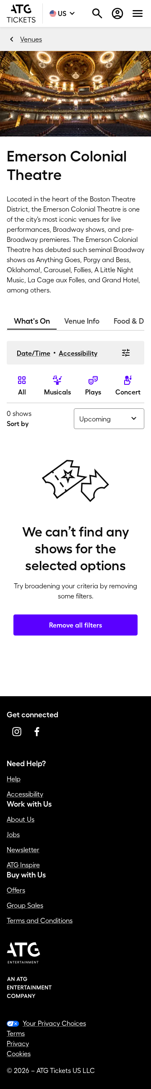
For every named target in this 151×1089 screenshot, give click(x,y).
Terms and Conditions (40, 920)
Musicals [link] (57, 392)
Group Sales (25, 905)
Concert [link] (128, 392)
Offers (16, 890)
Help (14, 779)
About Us (20, 819)
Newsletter (23, 849)
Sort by (18, 423)
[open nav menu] (138, 13)
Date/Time (33, 353)
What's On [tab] (32, 321)
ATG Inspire (23, 865)
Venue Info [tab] (81, 321)
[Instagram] (17, 732)
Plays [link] (93, 392)
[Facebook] (37, 732)
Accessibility (78, 353)
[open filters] (125, 352)
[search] (97, 13)
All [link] (22, 392)
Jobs (13, 834)
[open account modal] (117, 13)
